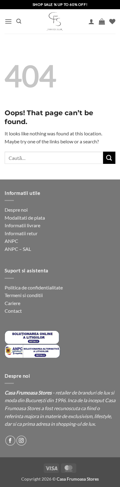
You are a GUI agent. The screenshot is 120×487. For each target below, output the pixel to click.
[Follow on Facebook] (10, 441)
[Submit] (109, 158)
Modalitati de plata (25, 218)
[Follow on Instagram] (21, 441)
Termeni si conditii (24, 295)
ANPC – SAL (18, 249)
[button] (8, 21)
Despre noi (16, 210)
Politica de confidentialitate (34, 287)
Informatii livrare (22, 225)
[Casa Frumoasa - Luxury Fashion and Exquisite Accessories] (55, 21)
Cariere (12, 303)
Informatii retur (21, 233)
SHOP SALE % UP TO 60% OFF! (60, 4)
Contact (13, 311)
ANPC (11, 241)
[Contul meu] (91, 21)
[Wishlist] (112, 21)
